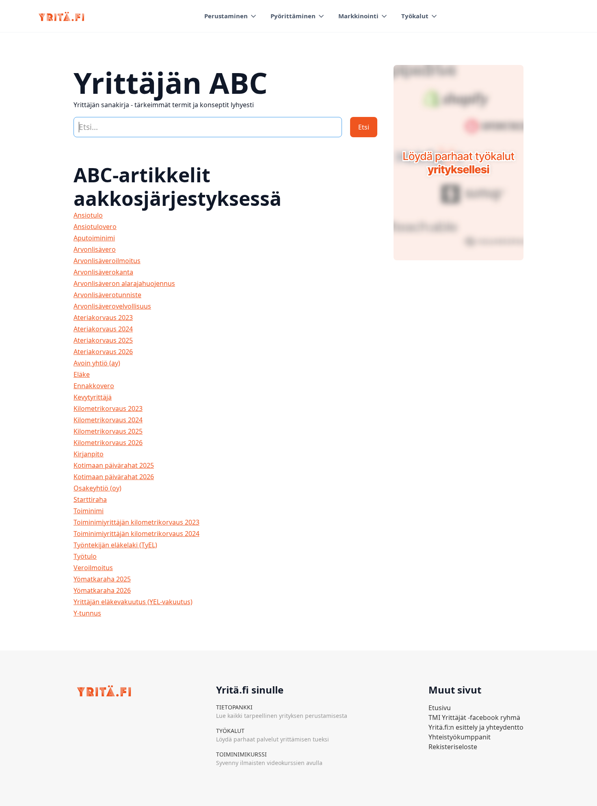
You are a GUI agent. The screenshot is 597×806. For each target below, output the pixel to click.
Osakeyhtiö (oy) (97, 488)
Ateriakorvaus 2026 (103, 351)
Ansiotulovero (95, 226)
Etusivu (439, 707)
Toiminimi (89, 510)
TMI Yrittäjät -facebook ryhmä (474, 717)
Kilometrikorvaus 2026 (108, 442)
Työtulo (85, 556)
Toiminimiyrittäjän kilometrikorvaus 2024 (136, 533)
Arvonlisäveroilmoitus (107, 260)
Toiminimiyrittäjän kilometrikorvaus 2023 (136, 522)
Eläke (82, 374)
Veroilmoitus (93, 567)
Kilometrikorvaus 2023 (108, 408)
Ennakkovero (94, 385)
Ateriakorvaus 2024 (103, 328)
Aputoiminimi (94, 237)
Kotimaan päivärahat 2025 (114, 465)
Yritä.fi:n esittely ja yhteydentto (475, 727)
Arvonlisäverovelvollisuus (112, 306)
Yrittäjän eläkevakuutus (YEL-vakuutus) (133, 601)
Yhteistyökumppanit (459, 737)
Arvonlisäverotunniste (107, 294)
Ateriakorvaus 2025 (103, 340)
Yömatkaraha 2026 (102, 590)
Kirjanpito (89, 453)
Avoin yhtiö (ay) (97, 363)
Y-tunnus (87, 613)
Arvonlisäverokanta (103, 272)
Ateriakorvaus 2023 (103, 317)
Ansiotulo (88, 215)
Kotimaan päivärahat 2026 (114, 476)
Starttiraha (90, 499)
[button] (231, 16)
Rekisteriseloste (452, 746)
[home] (61, 16)
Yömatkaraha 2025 (102, 579)
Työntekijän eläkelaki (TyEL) (115, 544)
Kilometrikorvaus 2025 (108, 431)
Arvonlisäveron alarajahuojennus (124, 283)
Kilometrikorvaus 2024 (108, 419)
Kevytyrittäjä (93, 397)
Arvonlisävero (95, 249)
